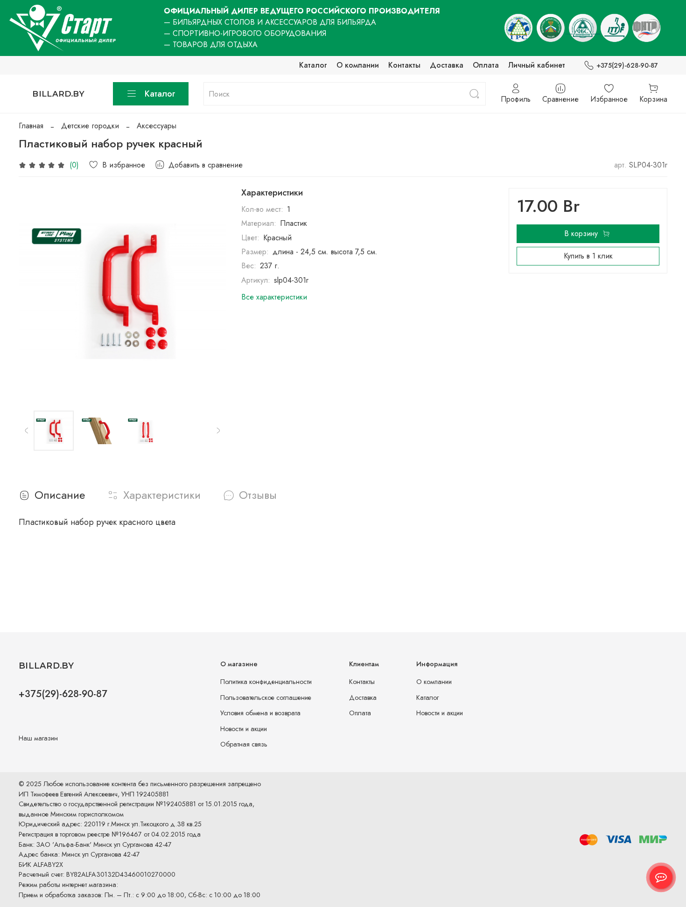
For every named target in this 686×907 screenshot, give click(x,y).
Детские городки (90, 125)
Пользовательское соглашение (265, 697)
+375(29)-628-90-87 (627, 65)
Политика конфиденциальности (266, 681)
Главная (31, 125)
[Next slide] (211, 292)
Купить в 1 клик (588, 256)
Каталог (313, 65)
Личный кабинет (536, 65)
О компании (357, 65)
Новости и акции (243, 728)
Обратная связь (243, 744)
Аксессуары (156, 125)
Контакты (404, 65)
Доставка (446, 65)
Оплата (486, 65)
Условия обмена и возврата (260, 713)
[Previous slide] (33, 292)
